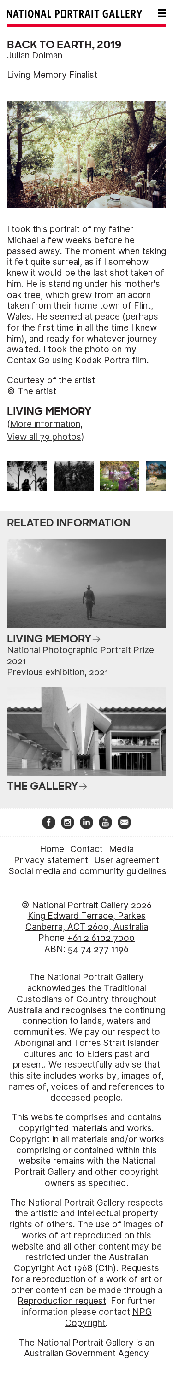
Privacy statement (51, 860)
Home (52, 849)
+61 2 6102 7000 (101, 938)
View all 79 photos (44, 437)
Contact (86, 849)
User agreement (126, 860)
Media (121, 849)
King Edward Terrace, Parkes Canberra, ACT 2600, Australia (86, 921)
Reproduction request (62, 1301)
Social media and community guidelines (88, 871)
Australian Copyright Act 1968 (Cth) (81, 1262)
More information (45, 424)
